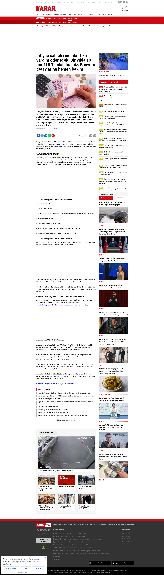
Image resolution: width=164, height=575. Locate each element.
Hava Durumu (126, 534)
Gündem (69, 551)
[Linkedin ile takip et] (46, 530)
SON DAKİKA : (40, 22)
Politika (48, 18)
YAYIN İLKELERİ (77, 525)
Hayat (75, 14)
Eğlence (89, 545)
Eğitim (54, 18)
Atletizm (82, 542)
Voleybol (75, 542)
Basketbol (68, 542)
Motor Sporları (90, 542)
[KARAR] (46, 8)
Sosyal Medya (78, 548)
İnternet (70, 548)
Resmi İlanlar (101, 14)
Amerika (72, 536)
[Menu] (119, 14)
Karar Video (82, 14)
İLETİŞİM (64, 525)
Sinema (78, 551)
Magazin (68, 545)
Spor (69, 14)
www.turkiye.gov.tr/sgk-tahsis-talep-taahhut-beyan (55, 305)
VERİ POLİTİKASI (112, 525)
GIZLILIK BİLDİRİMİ (100, 525)
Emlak (70, 539)
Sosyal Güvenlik (90, 539)
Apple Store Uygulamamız (124, 563)
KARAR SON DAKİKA (43, 540)
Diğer (98, 542)
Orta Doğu (64, 536)
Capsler (72, 554)
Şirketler (99, 539)
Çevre (75, 18)
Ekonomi (63, 14)
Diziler (63, 545)
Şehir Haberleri (127, 541)
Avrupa (78, 536)
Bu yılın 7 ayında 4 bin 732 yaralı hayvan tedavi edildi (62, 22)
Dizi (73, 551)
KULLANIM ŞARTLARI (88, 525)
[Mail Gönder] (53, 135)
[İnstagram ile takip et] (121, 2)
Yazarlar (49, 14)
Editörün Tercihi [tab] (120, 198)
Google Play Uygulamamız (101, 563)
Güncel (42, 14)
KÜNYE (70, 525)
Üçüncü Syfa (71, 533)
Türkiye (70, 18)
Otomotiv (76, 539)
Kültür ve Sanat (92, 554)
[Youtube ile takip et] (119, 2)
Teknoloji (57, 548)
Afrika (87, 536)
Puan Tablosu (126, 539)
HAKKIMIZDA (57, 525)
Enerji (82, 539)
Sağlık (74, 545)
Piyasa (65, 539)
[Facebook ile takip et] (124, 2)
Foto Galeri (58, 553)
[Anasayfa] (37, 14)
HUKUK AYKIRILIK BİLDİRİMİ (126, 525)
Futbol (62, 542)
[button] (80, 135)
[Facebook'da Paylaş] (38, 135)
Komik (83, 551)
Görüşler (91, 14)
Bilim (91, 548)
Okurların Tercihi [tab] (106, 198)
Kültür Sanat (112, 14)
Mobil (65, 548)
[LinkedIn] (45, 135)
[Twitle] (42, 135)
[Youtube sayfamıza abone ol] (43, 530)
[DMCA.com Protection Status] (43, 547)
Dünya (56, 14)
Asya (83, 536)
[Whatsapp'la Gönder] (49, 135)
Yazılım (86, 548)
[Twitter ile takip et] (126, 2)
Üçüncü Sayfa (62, 18)
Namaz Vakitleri (127, 536)
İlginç (88, 551)
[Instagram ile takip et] (49, 530)
